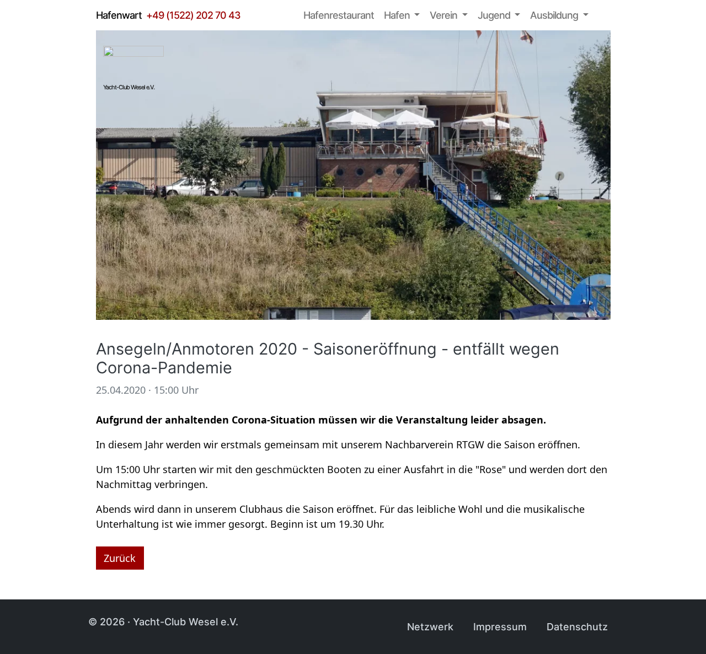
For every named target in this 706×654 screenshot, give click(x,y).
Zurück (120, 558)
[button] (402, 15)
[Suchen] (604, 15)
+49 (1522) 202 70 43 (193, 15)
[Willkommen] (287, 15)
